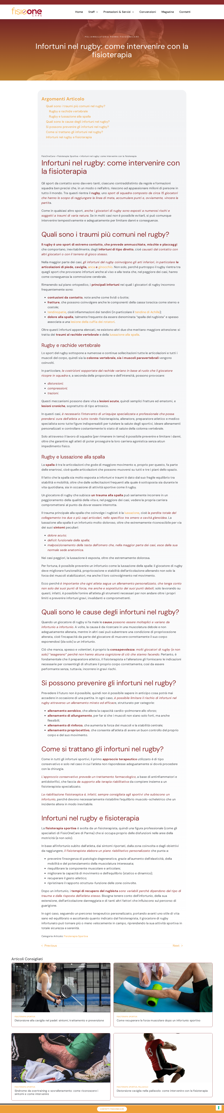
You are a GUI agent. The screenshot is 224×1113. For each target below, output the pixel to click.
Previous (50, 946)
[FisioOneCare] (26, 9)
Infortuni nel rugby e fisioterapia (69, 137)
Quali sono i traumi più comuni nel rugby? (75, 106)
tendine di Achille (147, 312)
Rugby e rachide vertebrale (68, 111)
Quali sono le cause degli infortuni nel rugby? (78, 122)
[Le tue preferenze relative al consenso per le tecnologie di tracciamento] (219, 1108)
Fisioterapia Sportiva (67, 156)
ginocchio (105, 267)
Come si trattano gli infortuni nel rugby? (74, 132)
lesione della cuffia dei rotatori (93, 322)
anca (91, 267)
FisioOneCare (48, 156)
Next (176, 946)
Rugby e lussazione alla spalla (70, 116)
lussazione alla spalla (124, 335)
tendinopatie (57, 312)
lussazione (131, 513)
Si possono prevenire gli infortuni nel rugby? (77, 127)
